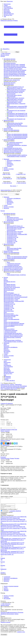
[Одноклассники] (4, 443)
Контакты (6, 170)
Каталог (3, 210)
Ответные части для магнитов (12, 79)
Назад (8, 216)
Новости (9, 161)
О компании (7, 576)
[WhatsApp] (12, 443)
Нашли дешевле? (5, 431)
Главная (3, 384)
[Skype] (15, 443)
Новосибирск (7, 12)
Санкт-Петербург (8, 8)
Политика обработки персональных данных (12, 613)
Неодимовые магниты (10, 63)
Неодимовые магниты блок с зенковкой (14, 64)
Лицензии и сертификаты (14, 160)
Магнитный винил (9, 292)
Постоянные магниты (9, 284)
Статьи (5, 167)
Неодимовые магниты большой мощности (14, 73)
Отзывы (12, 458)
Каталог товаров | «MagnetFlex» (13, 384)
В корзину (3, 429)
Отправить (3, 513)
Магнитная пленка (9, 313)
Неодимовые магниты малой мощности (14, 72)
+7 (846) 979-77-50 (20, 174)
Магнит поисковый (9, 67)
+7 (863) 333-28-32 (21, 183)
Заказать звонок (5, 55)
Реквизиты (10, 163)
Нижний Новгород (9, 13)
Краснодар (10, 1)
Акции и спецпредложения (11, 586)
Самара (6, 5)
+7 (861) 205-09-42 (5, 53)
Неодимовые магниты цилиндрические (15, 70)
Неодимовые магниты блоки (11, 70)
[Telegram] (17, 443)
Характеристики (5, 458)
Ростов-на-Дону (8, 15)
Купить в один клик (11, 429)
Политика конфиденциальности (9, 612)
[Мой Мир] (6, 443)
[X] (8, 443)
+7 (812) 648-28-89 (21, 178)
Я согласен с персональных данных (11, 511)
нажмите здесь (21, 631)
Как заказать (10, 164)
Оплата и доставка (9, 168)
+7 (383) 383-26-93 (7, 183)
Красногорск (7, 4)
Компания (6, 159)
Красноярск (7, 11)
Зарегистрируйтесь (6, 190)
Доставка (16, 458)
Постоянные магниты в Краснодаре (10, 386)
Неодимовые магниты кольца (14, 68)
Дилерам (9, 166)
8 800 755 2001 (6, 174)
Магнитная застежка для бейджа (12, 340)
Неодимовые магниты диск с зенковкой (14, 66)
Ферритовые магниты (9, 82)
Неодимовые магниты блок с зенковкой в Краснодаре (13, 388)
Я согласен (4, 634)
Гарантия (6, 597)
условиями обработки (15, 510)
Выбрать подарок (5, 440)
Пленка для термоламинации (11, 322)
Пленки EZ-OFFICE (9, 329)
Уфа (5, 16)
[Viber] (10, 443)
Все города (13, 186)
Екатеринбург (7, 6)
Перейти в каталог (5, 622)
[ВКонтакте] (1, 443)
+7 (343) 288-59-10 (7, 178)
